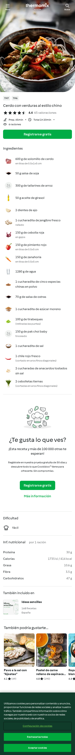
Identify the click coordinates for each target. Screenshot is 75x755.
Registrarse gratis (38, 134)
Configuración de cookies (37, 726)
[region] (37, 723)
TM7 (6, 98)
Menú (7, 9)
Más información (37, 496)
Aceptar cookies (37, 747)
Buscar (67, 9)
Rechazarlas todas (37, 736)
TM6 (15, 98)
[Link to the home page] (37, 7)
